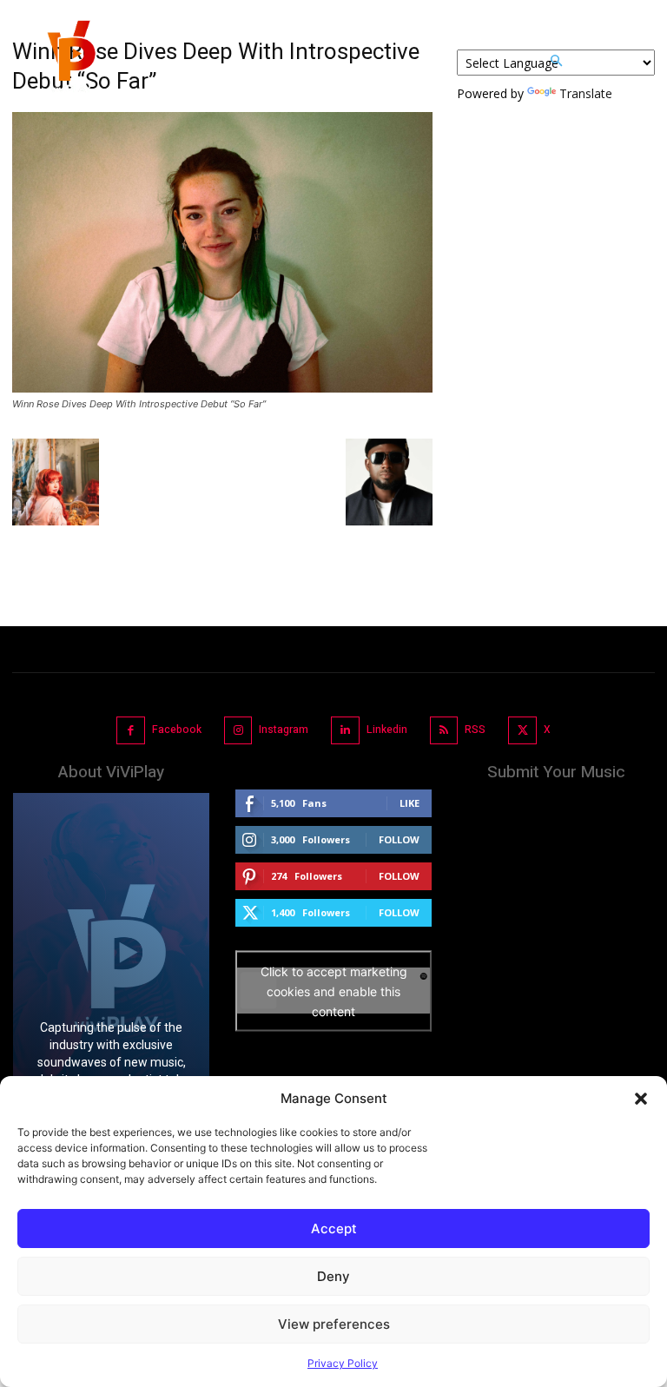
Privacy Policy (342, 1363)
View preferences (334, 1324)
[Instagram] (238, 731)
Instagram (283, 729)
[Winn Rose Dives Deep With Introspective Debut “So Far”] (222, 387)
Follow (399, 839)
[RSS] (444, 731)
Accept (334, 1228)
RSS (475, 729)
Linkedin (387, 729)
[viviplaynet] (69, 61)
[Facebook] (130, 731)
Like (409, 802)
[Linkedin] (345, 731)
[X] (522, 731)
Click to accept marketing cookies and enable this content (334, 990)
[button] (641, 1098)
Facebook (176, 729)
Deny (333, 1276)
